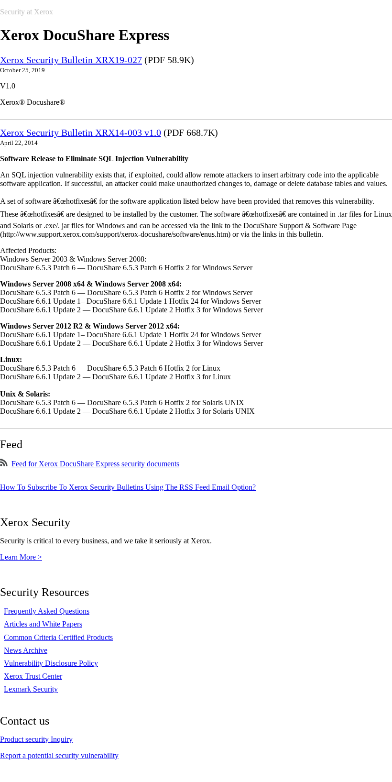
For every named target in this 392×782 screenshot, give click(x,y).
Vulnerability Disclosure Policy (51, 663)
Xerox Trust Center (33, 676)
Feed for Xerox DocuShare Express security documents (95, 464)
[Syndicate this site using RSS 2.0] (4, 464)
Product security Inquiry (36, 739)
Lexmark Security (31, 689)
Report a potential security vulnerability (59, 755)
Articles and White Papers (43, 624)
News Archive (25, 650)
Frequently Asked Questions (46, 611)
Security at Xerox (26, 12)
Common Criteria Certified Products (58, 637)
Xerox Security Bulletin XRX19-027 (71, 60)
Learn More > (21, 557)
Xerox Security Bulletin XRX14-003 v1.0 (80, 132)
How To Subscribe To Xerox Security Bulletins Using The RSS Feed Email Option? (128, 487)
